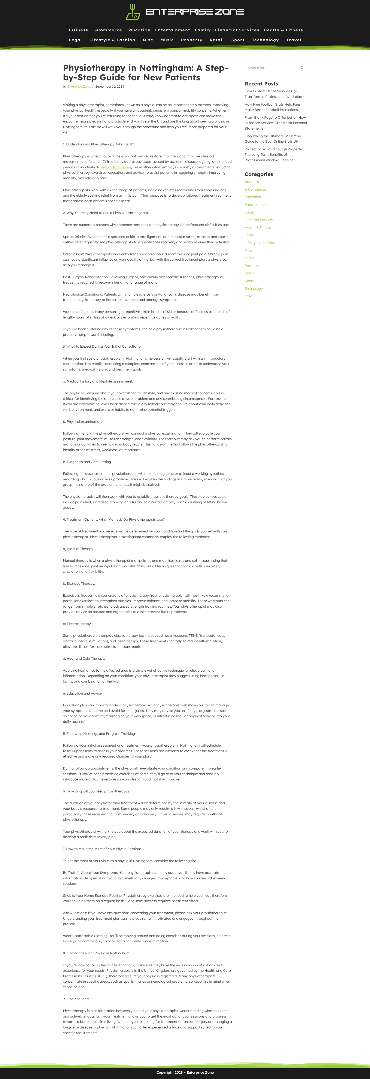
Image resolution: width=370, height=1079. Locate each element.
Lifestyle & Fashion (112, 40)
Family (203, 30)
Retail (217, 40)
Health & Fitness (283, 30)
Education (138, 30)
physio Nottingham (115, 167)
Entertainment (172, 30)
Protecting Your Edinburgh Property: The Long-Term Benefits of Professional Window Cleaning (274, 154)
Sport (238, 40)
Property (191, 40)
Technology (265, 40)
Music (167, 40)
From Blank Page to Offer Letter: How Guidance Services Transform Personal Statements (276, 122)
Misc (148, 40)
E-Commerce (107, 30)
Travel (293, 40)
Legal (75, 40)
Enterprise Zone (78, 86)
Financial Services (237, 30)
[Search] (302, 67)
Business (77, 30)
